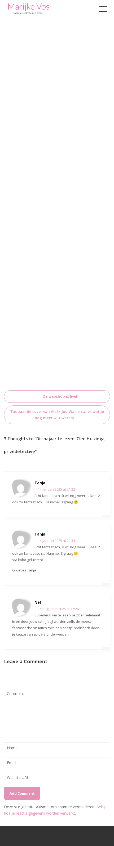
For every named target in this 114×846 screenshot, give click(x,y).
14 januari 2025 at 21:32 (56, 489)
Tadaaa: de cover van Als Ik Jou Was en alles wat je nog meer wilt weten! (57, 414)
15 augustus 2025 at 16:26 (58, 608)
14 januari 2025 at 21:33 (56, 540)
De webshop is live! (60, 396)
